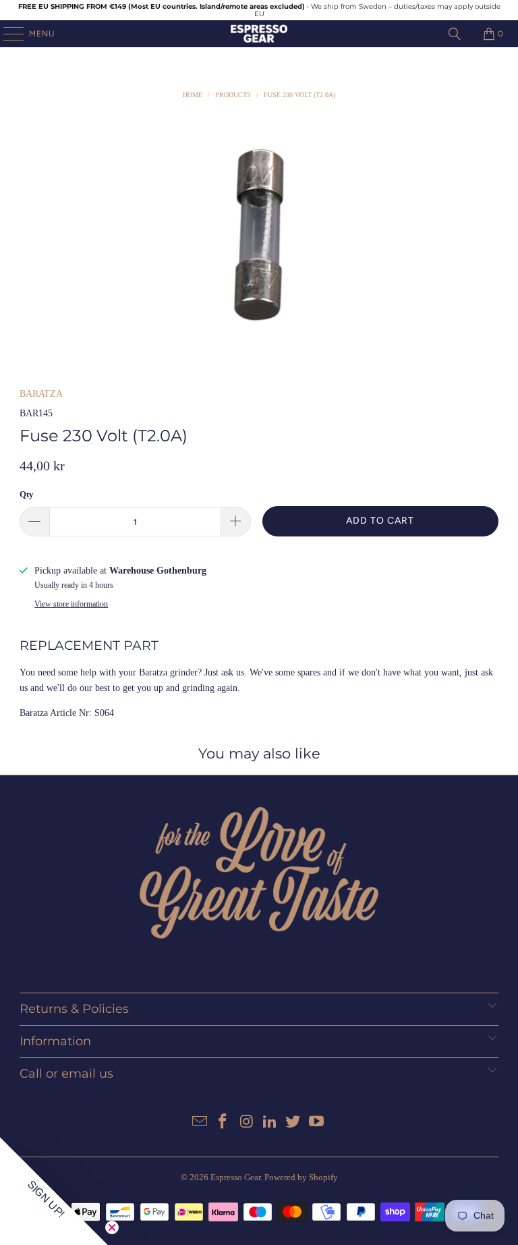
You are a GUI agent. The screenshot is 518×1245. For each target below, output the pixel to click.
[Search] (454, 33)
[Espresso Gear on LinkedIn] (270, 1122)
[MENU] (6, 33)
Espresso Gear (235, 1177)
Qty (27, 494)
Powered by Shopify (301, 1177)
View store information (71, 604)
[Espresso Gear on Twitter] (293, 1122)
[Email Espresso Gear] (200, 1122)
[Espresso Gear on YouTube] (317, 1122)
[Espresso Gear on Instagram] (247, 1122)
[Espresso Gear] (259, 33)
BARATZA (41, 394)
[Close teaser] (112, 1227)
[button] (54, 1191)
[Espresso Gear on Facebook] (223, 1122)
